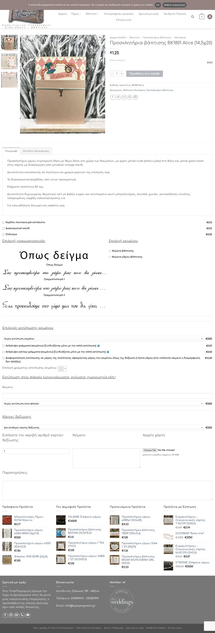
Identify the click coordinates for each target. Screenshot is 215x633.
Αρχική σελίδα (118, 37)
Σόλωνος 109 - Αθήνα (85, 591)
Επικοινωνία (123, 20)
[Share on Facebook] (112, 97)
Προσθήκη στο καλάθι (144, 73)
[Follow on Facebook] (5, 615)
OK (157, 5)
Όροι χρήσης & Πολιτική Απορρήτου (53, 628)
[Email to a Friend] (124, 97)
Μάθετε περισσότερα (174, 5)
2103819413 (77, 598)
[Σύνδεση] (209, 16)
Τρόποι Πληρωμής (114, 628)
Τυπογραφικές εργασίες (119, 14)
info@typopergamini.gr (80, 605)
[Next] (99, 84)
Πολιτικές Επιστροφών (89, 628)
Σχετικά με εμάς (149, 14)
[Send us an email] (16, 615)
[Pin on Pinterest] (129, 97)
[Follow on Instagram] (11, 615)
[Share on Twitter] (118, 97)
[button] (201, 16)
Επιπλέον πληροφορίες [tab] (36, 151)
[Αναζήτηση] (192, 17)
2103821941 (92, 598)
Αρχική (62, 14)
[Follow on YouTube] (28, 615)
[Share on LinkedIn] (135, 97)
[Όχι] (211, 5)
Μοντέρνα (180, 37)
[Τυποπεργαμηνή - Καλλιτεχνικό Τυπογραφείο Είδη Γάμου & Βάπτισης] (27, 17)
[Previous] (25, 84)
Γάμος (75, 14)
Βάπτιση (91, 14)
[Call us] (22, 615)
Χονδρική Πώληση (175, 14)
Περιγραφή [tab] (11, 151)
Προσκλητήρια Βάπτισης (157, 37)
